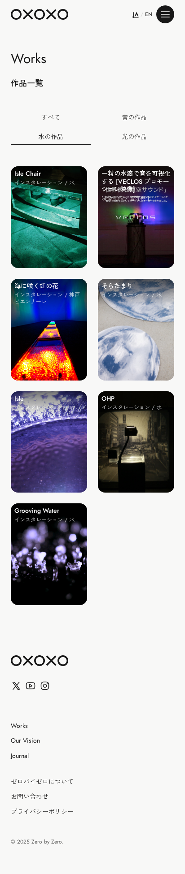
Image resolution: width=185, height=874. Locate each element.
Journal (20, 756)
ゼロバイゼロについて (42, 782)
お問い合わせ (29, 797)
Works (19, 726)
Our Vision (25, 741)
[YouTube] (30, 685)
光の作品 (134, 136)
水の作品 (50, 136)
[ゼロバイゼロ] (39, 14)
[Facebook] (45, 685)
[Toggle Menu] (165, 14)
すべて (50, 117)
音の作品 (134, 117)
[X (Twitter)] (16, 685)
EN (149, 14)
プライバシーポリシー (42, 812)
